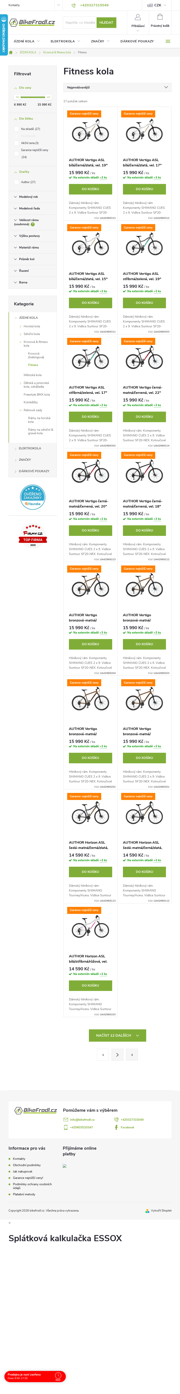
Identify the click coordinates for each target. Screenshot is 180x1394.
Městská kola (32, 375)
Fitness (33, 365)
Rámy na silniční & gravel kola (40, 432)
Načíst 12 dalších (114, 1035)
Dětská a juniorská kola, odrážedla (36, 385)
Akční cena (29, 143)
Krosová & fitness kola (36, 344)
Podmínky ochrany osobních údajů (32, 1186)
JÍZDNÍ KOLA (28, 318)
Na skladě (30, 129)
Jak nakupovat (22, 1171)
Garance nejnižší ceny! (28, 1178)
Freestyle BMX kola (37, 395)
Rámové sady (33, 410)
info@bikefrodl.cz (82, 1120)
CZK (157, 5)
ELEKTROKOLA (30, 448)
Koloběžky (31, 402)
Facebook (127, 1127)
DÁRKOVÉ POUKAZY (34, 471)
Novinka (28, 136)
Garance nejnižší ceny (34, 153)
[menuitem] (27, 41)
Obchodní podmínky (27, 1165)
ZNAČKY (25, 460)
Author (28, 182)
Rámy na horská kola (39, 420)
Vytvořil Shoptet (161, 1211)
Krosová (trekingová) (36, 355)
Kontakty (14, 5)
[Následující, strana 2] (117, 1055)
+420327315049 (132, 1120)
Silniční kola (32, 334)
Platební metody (24, 1194)
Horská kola (32, 326)
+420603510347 (81, 1127)
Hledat (106, 22)
